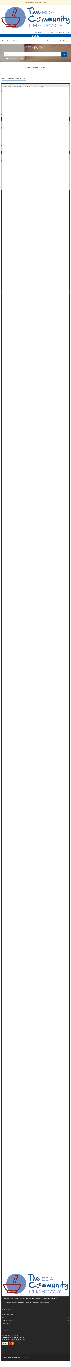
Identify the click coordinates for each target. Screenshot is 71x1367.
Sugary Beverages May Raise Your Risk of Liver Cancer (23, 86)
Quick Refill (50, 32)
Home (43, 41)
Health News (13, 59)
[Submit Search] (64, 54)
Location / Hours (7, 1320)
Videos (26, 59)
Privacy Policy (6, 1323)
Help (44, 32)
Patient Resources (52, 41)
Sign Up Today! (60, 32)
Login (67, 32)
